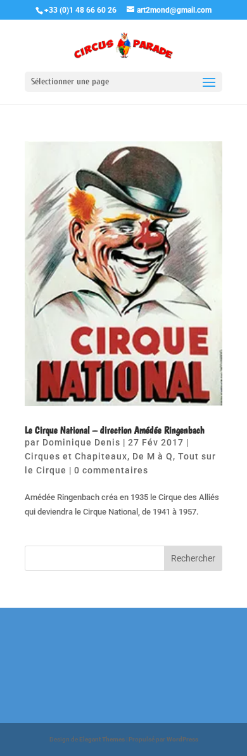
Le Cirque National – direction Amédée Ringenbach (115, 430)
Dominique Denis (81, 442)
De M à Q (152, 456)
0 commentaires (111, 470)
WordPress (182, 739)
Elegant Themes (102, 739)
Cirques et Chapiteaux (76, 456)
